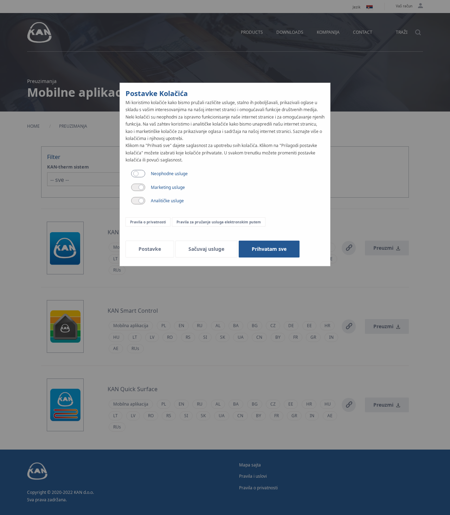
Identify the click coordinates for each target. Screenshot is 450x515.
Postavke (150, 249)
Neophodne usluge (169, 174)
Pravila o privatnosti (148, 222)
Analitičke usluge (167, 201)
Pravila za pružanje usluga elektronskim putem (218, 222)
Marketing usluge (168, 187)
